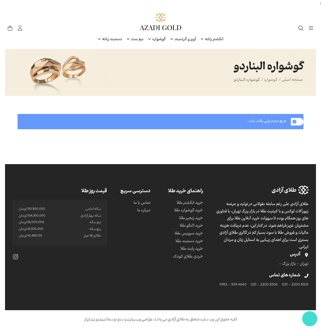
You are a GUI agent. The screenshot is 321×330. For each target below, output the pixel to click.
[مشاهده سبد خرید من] (10, 28)
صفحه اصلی (292, 80)
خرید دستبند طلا (189, 242)
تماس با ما (142, 203)
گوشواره (270, 80)
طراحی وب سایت (139, 320)
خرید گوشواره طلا (188, 211)
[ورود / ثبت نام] (20, 28)
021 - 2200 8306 (264, 285)
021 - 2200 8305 (295, 285)
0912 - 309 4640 (233, 285)
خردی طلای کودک (188, 257)
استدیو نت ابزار (95, 320)
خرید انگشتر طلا (190, 203)
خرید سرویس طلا (189, 234)
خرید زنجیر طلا (191, 219)
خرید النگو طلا (191, 226)
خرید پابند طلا (191, 249)
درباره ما (143, 211)
